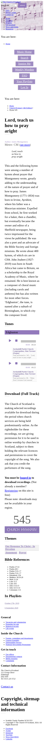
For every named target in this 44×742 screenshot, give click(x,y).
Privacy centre (11, 13)
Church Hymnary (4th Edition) (20, 108)
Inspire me (24, 63)
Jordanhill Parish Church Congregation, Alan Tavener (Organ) (24, 353)
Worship (9, 23)
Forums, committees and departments (19, 638)
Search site (5, 5)
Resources (9, 29)
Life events (10, 628)
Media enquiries (11, 659)
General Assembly (12, 640)
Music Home (24, 51)
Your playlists (24, 81)
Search (24, 57)
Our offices (10, 654)
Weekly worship (24, 69)
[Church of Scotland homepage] (11, 2)
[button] (10, 340)
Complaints (10, 661)
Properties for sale (12, 624)
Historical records (12, 626)
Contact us (9, 15)
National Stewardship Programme (18, 645)
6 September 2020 (11, 608)
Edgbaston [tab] (12, 332)
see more (25, 144)
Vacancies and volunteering (16, 622)
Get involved (10, 25)
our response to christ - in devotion (20, 547)
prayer (22, 552)
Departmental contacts (14, 657)
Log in (24, 87)
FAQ (24, 75)
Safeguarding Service (13, 642)
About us (9, 21)
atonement (11, 552)
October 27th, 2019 (12, 603)
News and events (12, 27)
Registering (11, 490)
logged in (25, 477)
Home (8, 19)
